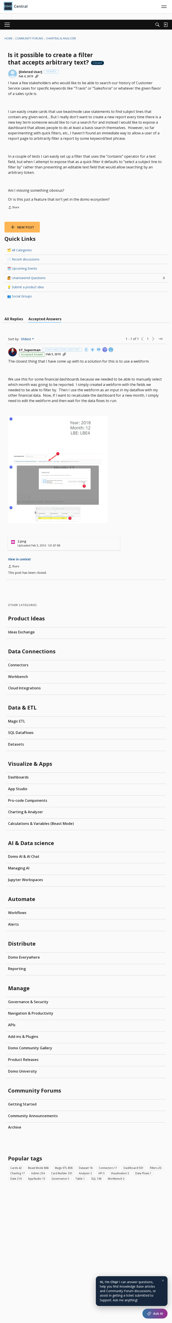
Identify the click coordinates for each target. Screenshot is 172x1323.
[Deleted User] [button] (30, 72)
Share (13, 207)
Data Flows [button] (143, 1173)
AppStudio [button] (36, 1179)
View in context (19, 559)
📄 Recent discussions (23, 259)
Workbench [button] (116, 1179)
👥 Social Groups (19, 296)
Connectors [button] (108, 1168)
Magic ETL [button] (64, 1168)
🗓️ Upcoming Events (22, 268)
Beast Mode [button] (38, 1168)
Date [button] (16, 1179)
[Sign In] (165, 25)
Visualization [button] (120, 1173)
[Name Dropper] (98, 350)
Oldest (26, 339)
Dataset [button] (85, 1168)
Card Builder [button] (62, 1173)
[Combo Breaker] (86, 350)
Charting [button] (17, 1173)
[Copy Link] (36, 76)
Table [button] (80, 1179)
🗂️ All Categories (19, 250)
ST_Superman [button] (30, 350)
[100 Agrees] (105, 350)
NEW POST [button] (25, 227)
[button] (12, 73)
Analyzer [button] (85, 1173)
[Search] (157, 25)
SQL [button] (96, 1179)
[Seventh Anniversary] (111, 350)
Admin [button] (38, 1173)
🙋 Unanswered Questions (86, 278)
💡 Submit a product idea (25, 287)
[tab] (14, 319)
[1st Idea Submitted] (92, 350)
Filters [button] (155, 1168)
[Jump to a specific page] (160, 338)
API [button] (101, 1173)
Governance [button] (60, 1179)
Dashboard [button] (134, 1168)
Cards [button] (16, 1168)
